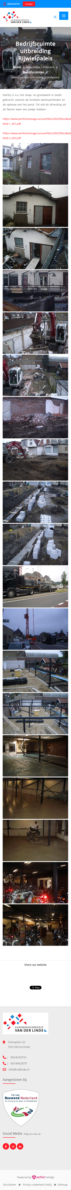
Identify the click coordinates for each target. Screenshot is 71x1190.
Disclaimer (9, 1184)
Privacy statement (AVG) (37, 1184)
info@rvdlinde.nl (19, 1069)
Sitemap (63, 1184)
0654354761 (13, 4)
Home (17, 67)
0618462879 (19, 1063)
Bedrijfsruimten (33, 72)
